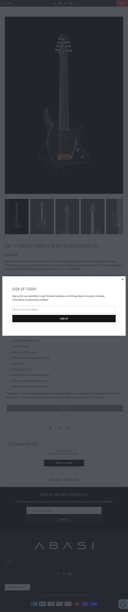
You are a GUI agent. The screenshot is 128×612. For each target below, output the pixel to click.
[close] (123, 279)
